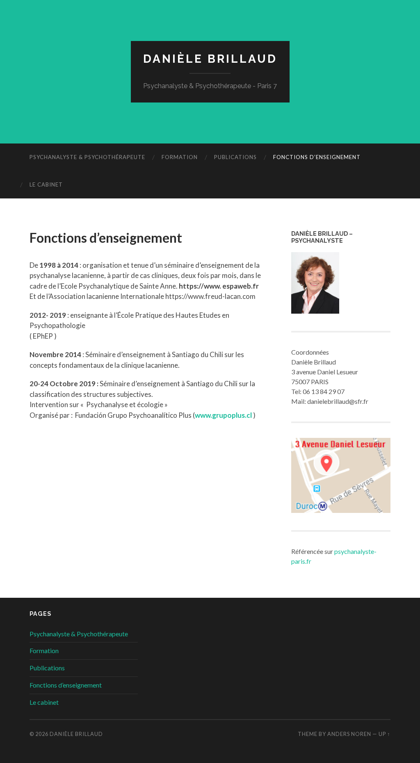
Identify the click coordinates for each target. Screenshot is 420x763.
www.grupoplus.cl (223, 415)
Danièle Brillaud (210, 59)
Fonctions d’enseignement (317, 157)
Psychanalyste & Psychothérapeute (87, 157)
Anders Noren (349, 734)
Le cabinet (46, 184)
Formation (180, 157)
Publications (235, 157)
